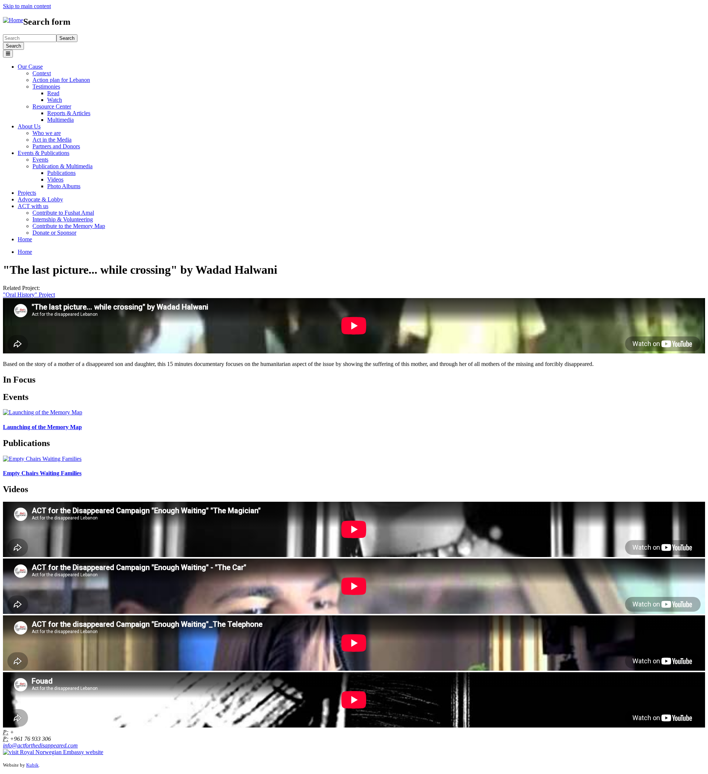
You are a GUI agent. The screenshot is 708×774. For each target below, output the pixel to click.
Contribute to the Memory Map (68, 226)
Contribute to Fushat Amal (63, 213)
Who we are (46, 133)
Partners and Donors (56, 146)
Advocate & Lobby (40, 199)
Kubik (32, 765)
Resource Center (51, 106)
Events (40, 159)
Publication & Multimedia (62, 166)
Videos (55, 179)
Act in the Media (52, 140)
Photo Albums (63, 186)
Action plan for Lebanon (61, 80)
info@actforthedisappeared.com (40, 745)
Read (53, 93)
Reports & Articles (68, 113)
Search (13, 46)
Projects (27, 193)
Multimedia (60, 120)
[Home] (13, 20)
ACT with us (33, 206)
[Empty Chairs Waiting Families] (42, 459)
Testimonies (46, 86)
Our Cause (30, 66)
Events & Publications (43, 153)
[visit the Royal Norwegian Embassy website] (53, 752)
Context (41, 73)
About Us (29, 126)
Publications (61, 173)
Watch (54, 100)
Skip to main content (27, 6)
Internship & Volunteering (62, 219)
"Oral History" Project (29, 294)
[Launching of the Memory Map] (42, 412)
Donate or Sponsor (54, 232)
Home (25, 239)
